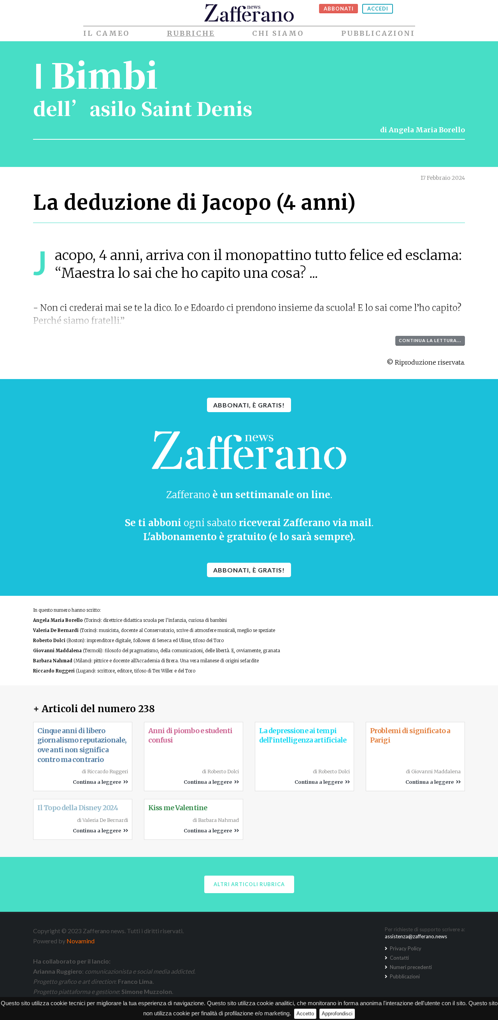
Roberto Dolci (49, 640)
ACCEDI (377, 8)
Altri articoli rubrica (249, 884)
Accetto (305, 1013)
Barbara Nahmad (52, 661)
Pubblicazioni (378, 33)
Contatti (399, 958)
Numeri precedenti (410, 967)
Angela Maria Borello (427, 130)
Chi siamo (278, 33)
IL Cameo (106, 33)
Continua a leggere (98, 782)
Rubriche (191, 33)
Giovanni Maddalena (57, 650)
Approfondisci (337, 1013)
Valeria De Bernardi (56, 630)
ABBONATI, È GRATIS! (249, 405)
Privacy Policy (405, 948)
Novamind (81, 941)
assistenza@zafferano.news (416, 936)
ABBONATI (339, 8)
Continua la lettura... (430, 340)
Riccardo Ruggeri (54, 671)
